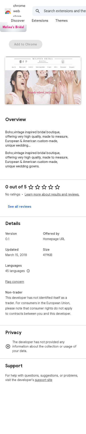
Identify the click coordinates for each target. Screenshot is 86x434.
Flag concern (14, 282)
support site (43, 380)
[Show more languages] (28, 271)
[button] (43, 81)
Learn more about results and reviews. (52, 194)
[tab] (17, 21)
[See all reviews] (19, 206)
